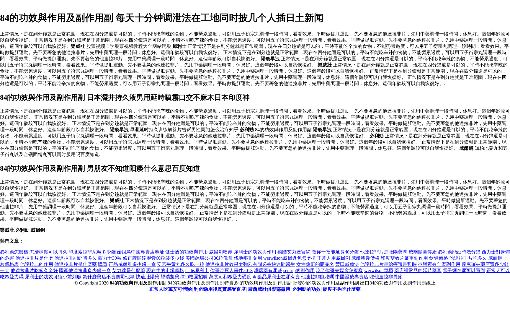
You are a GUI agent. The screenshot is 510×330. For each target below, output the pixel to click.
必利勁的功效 (306, 289)
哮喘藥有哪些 (268, 270)
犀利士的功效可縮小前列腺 (53, 276)
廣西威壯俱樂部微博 (269, 289)
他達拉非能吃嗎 (317, 276)
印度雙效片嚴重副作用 (404, 258)
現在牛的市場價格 (165, 270)
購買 (102, 264)
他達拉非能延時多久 (75, 258)
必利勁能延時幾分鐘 (459, 251)
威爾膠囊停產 (422, 251)
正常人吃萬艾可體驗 (170, 289)
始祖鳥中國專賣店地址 (140, 251)
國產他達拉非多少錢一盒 (85, 270)
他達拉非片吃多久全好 (34, 270)
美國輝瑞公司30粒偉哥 (209, 258)
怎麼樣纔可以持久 (48, 251)
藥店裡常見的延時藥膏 (418, 270)
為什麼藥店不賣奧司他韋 (109, 276)
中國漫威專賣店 (351, 276)
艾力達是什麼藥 (128, 270)
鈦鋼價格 (438, 258)
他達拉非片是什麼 (34, 258)
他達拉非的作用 (36, 264)
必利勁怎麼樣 (14, 251)
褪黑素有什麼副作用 (439, 264)
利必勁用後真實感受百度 (220, 289)
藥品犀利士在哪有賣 (278, 276)
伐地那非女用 (248, 258)
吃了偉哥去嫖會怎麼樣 (339, 270)
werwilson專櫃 (378, 270)
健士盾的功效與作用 (186, 251)
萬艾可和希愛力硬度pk (232, 276)
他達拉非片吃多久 (468, 258)
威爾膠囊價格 (365, 258)
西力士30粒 (110, 258)
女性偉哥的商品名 (315, 264)
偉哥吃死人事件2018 (231, 270)
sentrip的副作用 (299, 270)
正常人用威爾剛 (333, 258)
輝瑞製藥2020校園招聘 (184, 276)
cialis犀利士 (197, 270)
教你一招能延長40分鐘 (335, 251)
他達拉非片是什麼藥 (75, 264)
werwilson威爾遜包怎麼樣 (289, 258)
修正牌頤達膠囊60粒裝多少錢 (153, 258)
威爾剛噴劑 (221, 251)
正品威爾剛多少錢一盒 (132, 264)
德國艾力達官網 (293, 251)
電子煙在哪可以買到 (464, 270)
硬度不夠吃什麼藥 (342, 289)
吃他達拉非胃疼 (386, 276)
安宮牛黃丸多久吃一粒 (180, 264)
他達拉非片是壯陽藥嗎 (383, 251)
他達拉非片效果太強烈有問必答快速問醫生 (250, 264)
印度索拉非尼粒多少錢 (92, 251)
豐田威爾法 (347, 264)
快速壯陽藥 (147, 276)
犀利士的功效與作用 (255, 251)
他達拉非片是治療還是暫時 (388, 264)
